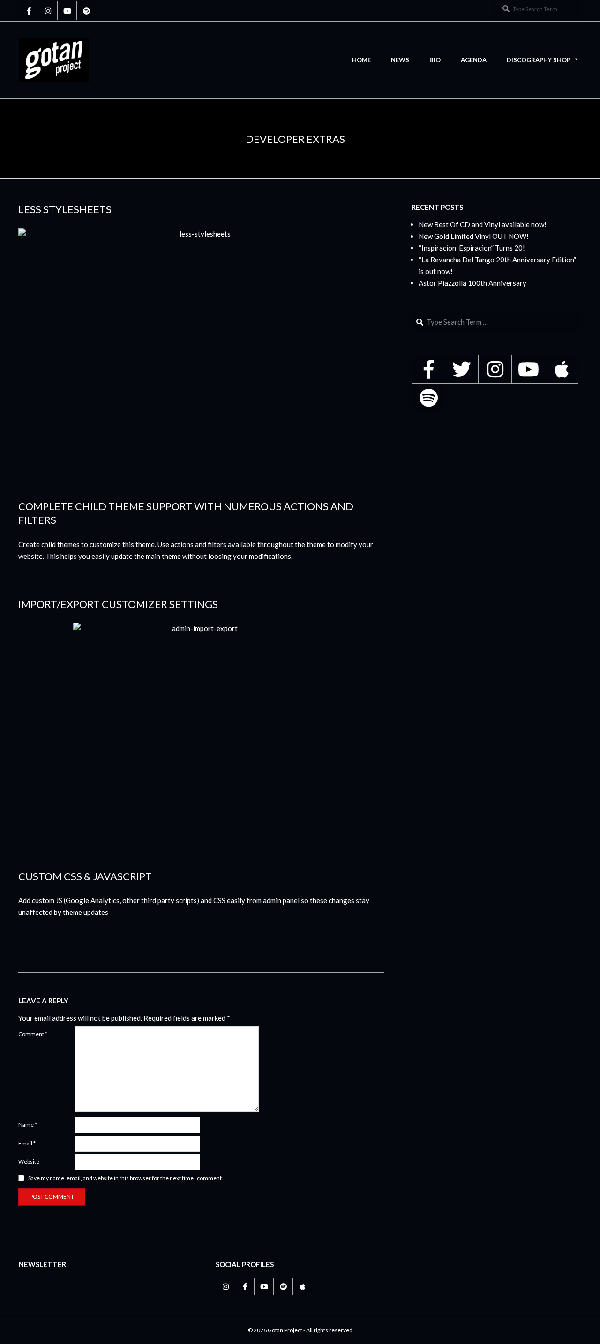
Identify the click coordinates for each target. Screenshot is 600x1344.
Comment (32, 1034)
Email (27, 1143)
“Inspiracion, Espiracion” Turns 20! (472, 248)
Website (28, 1161)
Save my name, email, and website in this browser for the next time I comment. (125, 1177)
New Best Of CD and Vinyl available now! (483, 224)
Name (27, 1124)
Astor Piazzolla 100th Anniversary (472, 283)
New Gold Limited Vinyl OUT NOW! (474, 236)
